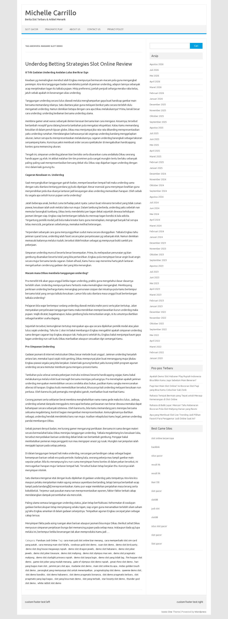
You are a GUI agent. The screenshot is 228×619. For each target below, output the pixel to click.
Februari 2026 (157, 93)
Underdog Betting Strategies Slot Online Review (78, 64)
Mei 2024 (154, 214)
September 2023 (158, 260)
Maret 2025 (155, 156)
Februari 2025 (157, 162)
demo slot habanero (106, 549)
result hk (155, 464)
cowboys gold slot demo (83, 544)
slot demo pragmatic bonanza (85, 574)
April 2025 (155, 150)
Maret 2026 (155, 87)
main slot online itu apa (105, 566)
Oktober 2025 (157, 116)
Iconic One (167, 611)
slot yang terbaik (91, 579)
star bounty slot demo (113, 579)
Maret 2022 (155, 346)
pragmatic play (54, 29)
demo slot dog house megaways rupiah (46, 549)
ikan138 (155, 482)
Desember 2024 (158, 173)
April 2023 (155, 289)
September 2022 (158, 329)
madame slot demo (81, 566)
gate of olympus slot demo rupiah (90, 561)
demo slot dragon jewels (81, 549)
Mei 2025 (154, 145)
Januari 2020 (156, 358)
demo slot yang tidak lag (111, 557)
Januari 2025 (156, 168)
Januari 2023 (156, 306)
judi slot (155, 508)
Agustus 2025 (156, 127)
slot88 (154, 499)
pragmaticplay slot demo (107, 570)
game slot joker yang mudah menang (52, 561)
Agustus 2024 (156, 197)
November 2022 (158, 318)
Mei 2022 (154, 335)
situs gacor (157, 455)
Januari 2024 (156, 237)
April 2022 (155, 340)
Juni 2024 (154, 208)
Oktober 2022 (157, 323)
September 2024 (158, 191)
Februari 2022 (157, 352)
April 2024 (155, 219)
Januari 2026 (156, 99)
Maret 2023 (155, 294)
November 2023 (158, 248)
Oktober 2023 (157, 254)
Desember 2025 (158, 104)
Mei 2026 (154, 75)
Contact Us (93, 29)
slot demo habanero (57, 574)
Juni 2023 (154, 277)
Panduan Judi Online (46, 540)
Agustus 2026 (156, 64)
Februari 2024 (157, 231)
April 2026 (155, 81)
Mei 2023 (154, 283)
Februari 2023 (157, 300)
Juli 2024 (154, 202)
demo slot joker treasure (46, 553)
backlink (155, 447)
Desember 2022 (158, 312)
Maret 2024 (155, 225)
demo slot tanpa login (85, 557)
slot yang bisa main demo (68, 579)
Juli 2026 (154, 70)
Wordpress (200, 611)
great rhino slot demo (121, 561)
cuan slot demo (106, 544)
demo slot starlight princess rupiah (54, 557)
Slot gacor (156, 543)
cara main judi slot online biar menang (83, 540)
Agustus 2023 (156, 266)
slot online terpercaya (162, 438)
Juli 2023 (154, 271)
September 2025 (158, 122)
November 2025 (158, 110)
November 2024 (158, 179)
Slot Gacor (31, 29)
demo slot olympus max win (97, 553)
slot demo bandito (35, 574)
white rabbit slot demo (49, 583)
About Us (75, 29)
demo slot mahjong (71, 553)
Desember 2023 (158, 243)
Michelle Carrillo (50, 12)
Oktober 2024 (157, 185)
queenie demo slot (131, 570)
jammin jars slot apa (59, 566)
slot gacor (156, 491)
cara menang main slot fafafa (54, 544)
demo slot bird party (126, 544)
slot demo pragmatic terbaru (118, 574)
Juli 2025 (154, 133)
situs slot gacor (159, 526)
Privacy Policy (115, 29)
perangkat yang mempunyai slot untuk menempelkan (65, 570)
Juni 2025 (154, 139)
